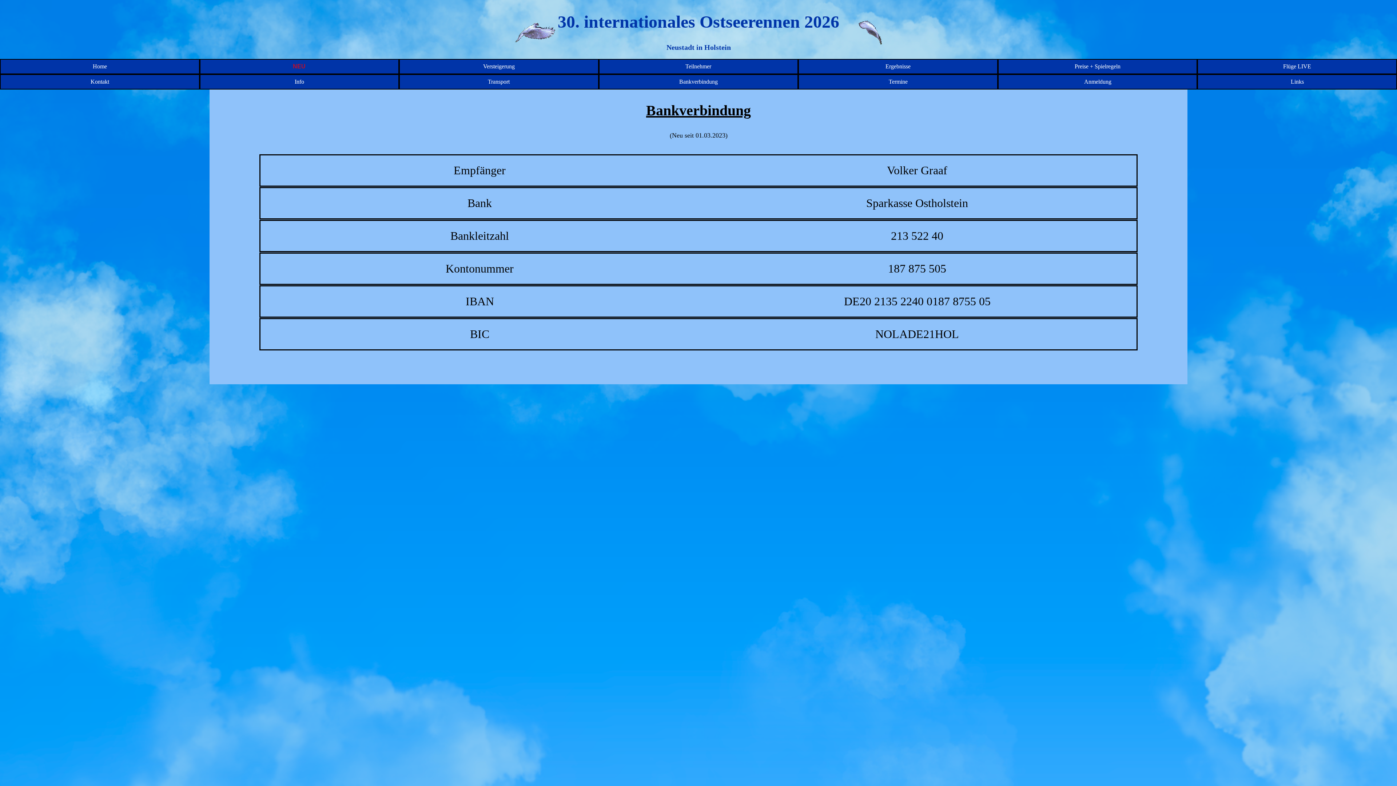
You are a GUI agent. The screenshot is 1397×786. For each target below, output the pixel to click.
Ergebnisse (898, 66)
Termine (898, 82)
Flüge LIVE (1297, 66)
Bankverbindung (698, 82)
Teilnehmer (698, 66)
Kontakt (100, 82)
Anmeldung (1097, 82)
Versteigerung (499, 66)
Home (100, 66)
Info (299, 82)
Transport (499, 82)
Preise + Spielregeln (1098, 66)
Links (1297, 82)
